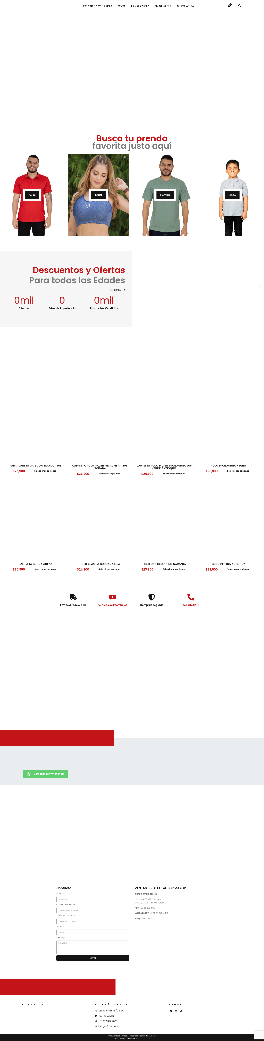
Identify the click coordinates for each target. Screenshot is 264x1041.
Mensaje (60, 937)
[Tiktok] (181, 1011)
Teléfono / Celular (66, 915)
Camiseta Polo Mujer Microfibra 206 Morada (99, 467)
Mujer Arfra (163, 6)
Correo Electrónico (66, 904)
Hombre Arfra (140, 6)
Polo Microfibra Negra (228, 465)
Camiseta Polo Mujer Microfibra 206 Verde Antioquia (164, 467)
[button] (239, 5)
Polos (122, 6)
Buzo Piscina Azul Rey (228, 563)
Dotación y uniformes (97, 6)
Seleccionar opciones (45, 471)
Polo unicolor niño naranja (164, 563)
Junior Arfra (185, 6)
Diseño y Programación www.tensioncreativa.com (132, 1038)
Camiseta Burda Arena (36, 563)
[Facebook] (171, 1011)
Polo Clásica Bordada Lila (100, 563)
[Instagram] (176, 1011)
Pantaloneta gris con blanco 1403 (35, 465)
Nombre (60, 893)
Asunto (60, 926)
